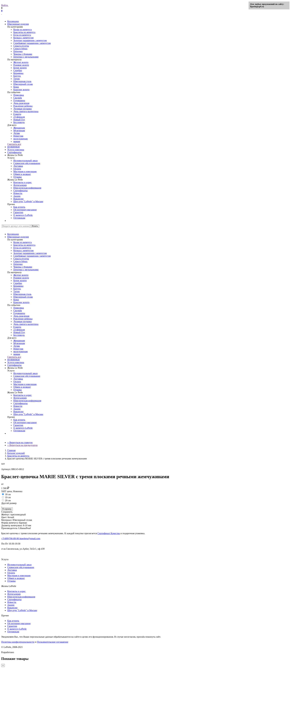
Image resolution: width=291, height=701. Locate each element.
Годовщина (19, 100)
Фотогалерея (20, 185)
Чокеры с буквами (22, 54)
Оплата (17, 168)
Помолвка (18, 95)
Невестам (18, 136)
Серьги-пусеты (21, 46)
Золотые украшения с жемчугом (30, 40)
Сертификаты (14, 152)
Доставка (18, 166)
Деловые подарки (22, 108)
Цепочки (18, 51)
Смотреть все (14, 144)
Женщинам (19, 127)
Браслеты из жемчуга (24, 32)
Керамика (18, 73)
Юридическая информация (27, 188)
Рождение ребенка (22, 106)
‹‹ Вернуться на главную (20, 442)
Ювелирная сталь (22, 81)
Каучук (17, 76)
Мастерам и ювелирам (25, 171)
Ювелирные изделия (18, 24)
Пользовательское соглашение (52, 642)
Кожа (16, 87)
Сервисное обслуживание (26, 163)
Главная (11, 450)
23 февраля (19, 117)
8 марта (17, 114)
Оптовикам (19, 218)
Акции (16, 196)
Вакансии (18, 198)
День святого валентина (25, 111)
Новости (17, 193)
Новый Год (19, 119)
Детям (16, 133)
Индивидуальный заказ (25, 160)
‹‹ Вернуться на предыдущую (22, 445)
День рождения (21, 103)
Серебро (17, 70)
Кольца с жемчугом (23, 37)
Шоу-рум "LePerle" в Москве (28, 201)
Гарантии (18, 212)
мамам (16, 141)
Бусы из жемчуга (22, 35)
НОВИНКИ (13, 147)
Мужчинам (19, 130)
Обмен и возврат (22, 174)
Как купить (19, 207)
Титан (16, 78)
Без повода (19, 122)
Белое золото (20, 67)
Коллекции (13, 21)
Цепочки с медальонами (25, 57)
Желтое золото (20, 62)
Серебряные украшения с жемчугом (32, 43)
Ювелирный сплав (23, 84)
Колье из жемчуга (22, 29)
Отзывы (17, 177)
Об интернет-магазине (25, 209)
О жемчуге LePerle (23, 215)
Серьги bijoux (20, 48)
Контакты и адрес (22, 182)
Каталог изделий (16, 453)
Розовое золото (21, 65)
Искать (35, 226)
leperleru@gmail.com (30, 538)
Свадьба (17, 97)
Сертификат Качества (108, 533)
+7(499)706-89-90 (10, 538)
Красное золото (21, 89)
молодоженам (20, 138)
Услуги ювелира (15, 149)
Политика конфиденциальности (17, 642)
